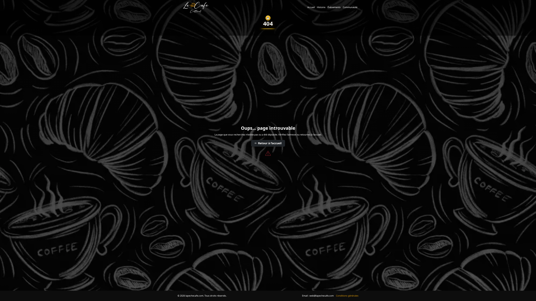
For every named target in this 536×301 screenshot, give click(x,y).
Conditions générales (347, 295)
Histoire (321, 7)
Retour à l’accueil (269, 143)
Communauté (350, 7)
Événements (334, 7)
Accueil (311, 7)
